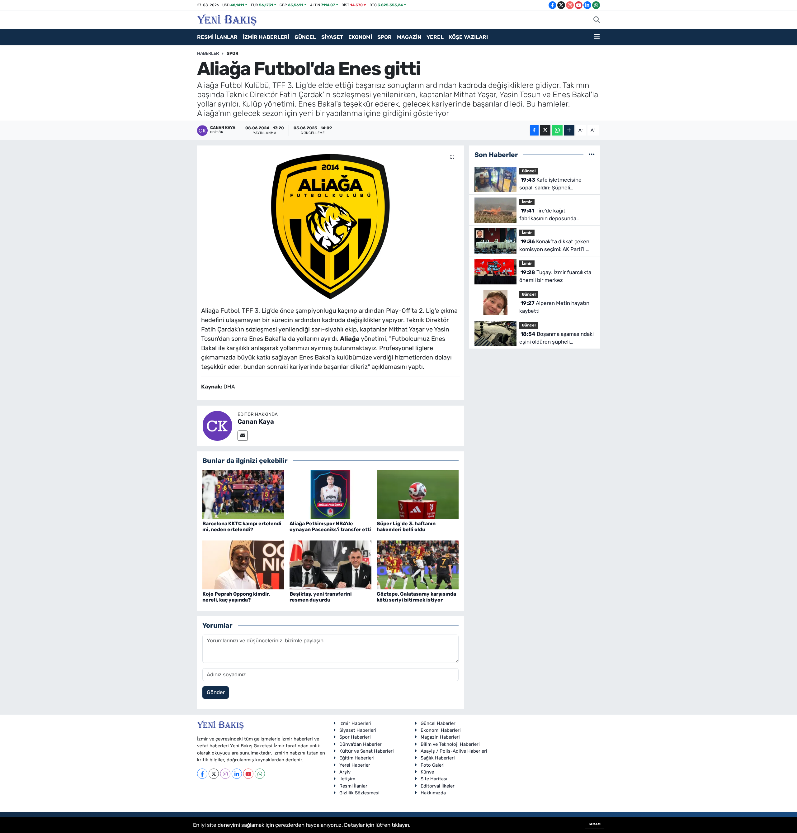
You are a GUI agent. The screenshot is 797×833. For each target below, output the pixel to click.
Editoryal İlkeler (438, 786)
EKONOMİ (360, 37)
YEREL (435, 37)
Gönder (216, 692)
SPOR (384, 37)
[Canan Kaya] (217, 425)
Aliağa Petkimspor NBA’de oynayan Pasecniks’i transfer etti (330, 526)
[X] (214, 774)
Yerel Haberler (354, 765)
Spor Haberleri (355, 737)
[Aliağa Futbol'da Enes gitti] (330, 223)
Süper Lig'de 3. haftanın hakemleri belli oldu (406, 526)
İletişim (347, 779)
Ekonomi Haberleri (441, 730)
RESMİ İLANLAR (217, 37)
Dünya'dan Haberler (360, 744)
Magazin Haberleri (440, 737)
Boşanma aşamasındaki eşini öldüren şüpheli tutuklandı (556, 338)
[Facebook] (202, 774)
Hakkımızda (433, 793)
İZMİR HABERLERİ (266, 37)
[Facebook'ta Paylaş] (534, 130)
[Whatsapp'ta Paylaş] (557, 130)
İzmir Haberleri (355, 723)
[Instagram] (225, 774)
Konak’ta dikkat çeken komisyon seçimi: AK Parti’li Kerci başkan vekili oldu (554, 246)
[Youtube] (248, 774)
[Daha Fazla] (569, 130)
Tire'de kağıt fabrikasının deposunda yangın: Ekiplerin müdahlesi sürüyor (552, 215)
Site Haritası (434, 779)
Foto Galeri (433, 765)
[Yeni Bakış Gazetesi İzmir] (227, 19)
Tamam (594, 824)
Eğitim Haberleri (357, 758)
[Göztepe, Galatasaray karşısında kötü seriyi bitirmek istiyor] (418, 564)
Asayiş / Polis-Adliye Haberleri (454, 751)
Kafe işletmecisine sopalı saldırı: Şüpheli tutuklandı (550, 184)
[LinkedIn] (237, 774)
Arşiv (345, 772)
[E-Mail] (243, 436)
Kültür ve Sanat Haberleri (366, 751)
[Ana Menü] (597, 37)
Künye (427, 772)
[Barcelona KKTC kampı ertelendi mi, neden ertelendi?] (243, 494)
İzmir (527, 201)
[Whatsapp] (260, 774)
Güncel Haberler (438, 723)
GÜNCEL (305, 37)
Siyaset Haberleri (357, 730)
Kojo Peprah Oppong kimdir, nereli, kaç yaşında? (236, 597)
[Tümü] (592, 154)
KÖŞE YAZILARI (468, 37)
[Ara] (596, 20)
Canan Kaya (256, 421)
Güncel (529, 171)
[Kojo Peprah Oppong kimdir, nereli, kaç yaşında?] (243, 564)
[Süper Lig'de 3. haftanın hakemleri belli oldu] (418, 494)
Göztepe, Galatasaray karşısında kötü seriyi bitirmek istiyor (416, 597)
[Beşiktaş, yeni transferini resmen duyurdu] (330, 564)
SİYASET (332, 37)
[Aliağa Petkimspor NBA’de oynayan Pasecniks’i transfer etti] (330, 494)
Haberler (208, 53)
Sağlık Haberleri (438, 758)
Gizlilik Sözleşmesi (359, 793)
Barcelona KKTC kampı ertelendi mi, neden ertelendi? (241, 526)
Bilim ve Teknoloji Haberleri (450, 744)
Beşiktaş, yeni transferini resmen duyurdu (321, 597)
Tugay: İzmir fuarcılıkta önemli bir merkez (555, 276)
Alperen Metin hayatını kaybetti (555, 307)
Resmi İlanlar (353, 786)
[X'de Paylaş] (545, 130)
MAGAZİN (409, 37)
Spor (232, 53)
